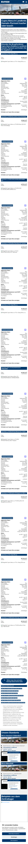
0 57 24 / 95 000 (7, 777)
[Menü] (26, 2)
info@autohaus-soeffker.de (10, 747)
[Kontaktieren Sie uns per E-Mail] (23, 2)
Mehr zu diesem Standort (9, 750)
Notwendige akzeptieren (14, 833)
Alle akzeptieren (14, 840)
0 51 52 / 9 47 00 (7, 749)
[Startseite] (5, 1)
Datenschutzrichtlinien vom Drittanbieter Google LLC (12, 758)
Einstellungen (14, 837)
